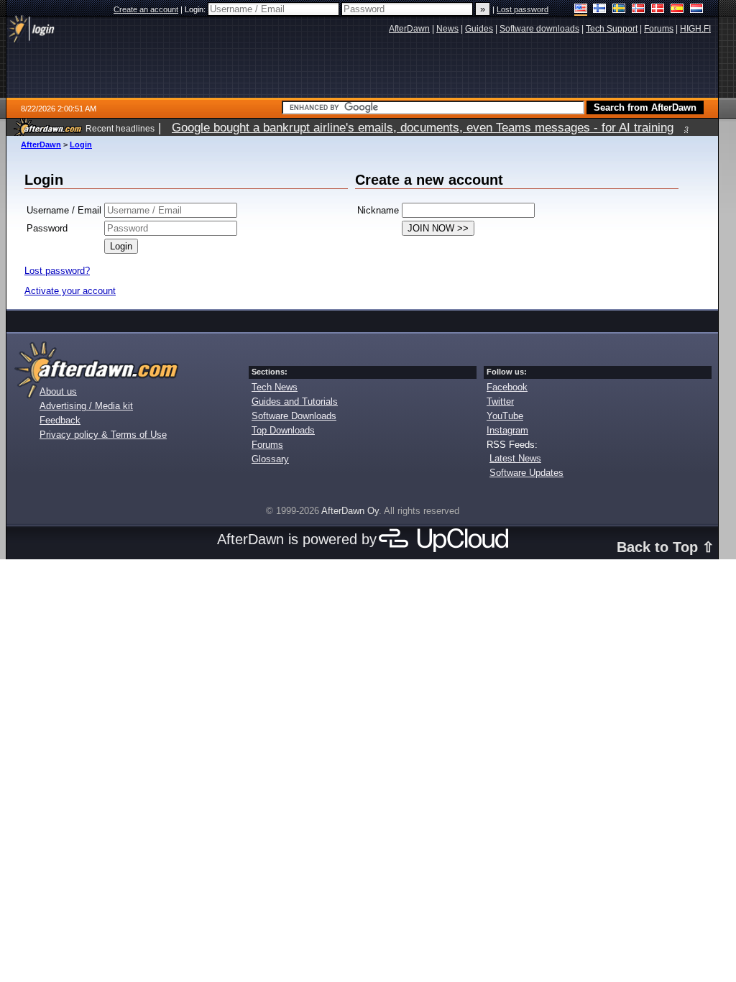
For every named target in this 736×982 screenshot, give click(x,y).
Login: (196, 9)
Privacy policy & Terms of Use (103, 434)
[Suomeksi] (600, 10)
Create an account (146, 9)
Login (81, 144)
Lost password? (57, 270)
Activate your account (70, 290)
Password (47, 228)
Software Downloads (294, 415)
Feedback (60, 420)
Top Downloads (283, 430)
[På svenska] (619, 10)
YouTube (505, 415)
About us (58, 391)
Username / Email (64, 210)
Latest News (515, 458)
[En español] (677, 10)
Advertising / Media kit (86, 405)
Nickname (378, 210)
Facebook (507, 387)
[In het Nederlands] (697, 10)
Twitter (500, 401)
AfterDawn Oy (350, 510)
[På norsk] (638, 10)
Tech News (275, 387)
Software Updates (526, 472)
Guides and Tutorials (295, 401)
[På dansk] (658, 10)
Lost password (522, 9)
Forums (267, 444)
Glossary (270, 459)
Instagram (507, 430)
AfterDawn (41, 144)
